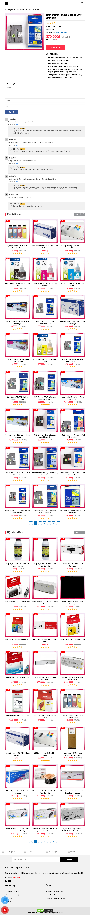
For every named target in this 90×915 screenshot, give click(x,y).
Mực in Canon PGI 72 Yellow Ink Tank (72, 639)
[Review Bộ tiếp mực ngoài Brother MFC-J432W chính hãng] (72, 231)
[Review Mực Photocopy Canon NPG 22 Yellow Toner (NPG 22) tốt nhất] (72, 662)
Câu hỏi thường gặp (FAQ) (56, 898)
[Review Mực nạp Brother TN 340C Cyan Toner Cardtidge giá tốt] (17, 231)
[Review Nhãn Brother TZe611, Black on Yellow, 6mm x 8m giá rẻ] (45, 496)
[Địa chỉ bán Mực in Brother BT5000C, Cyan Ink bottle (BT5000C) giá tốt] (72, 269)
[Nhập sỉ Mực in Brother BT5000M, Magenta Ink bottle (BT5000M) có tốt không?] (45, 269)
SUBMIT (69, 859)
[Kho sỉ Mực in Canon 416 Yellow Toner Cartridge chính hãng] (72, 587)
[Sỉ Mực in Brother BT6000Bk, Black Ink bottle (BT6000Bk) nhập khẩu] (17, 269)
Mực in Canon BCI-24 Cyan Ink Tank (17, 639)
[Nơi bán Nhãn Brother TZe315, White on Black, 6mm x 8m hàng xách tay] (45, 306)
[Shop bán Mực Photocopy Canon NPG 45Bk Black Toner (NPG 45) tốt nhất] (45, 662)
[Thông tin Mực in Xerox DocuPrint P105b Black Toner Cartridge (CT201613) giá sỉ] (45, 776)
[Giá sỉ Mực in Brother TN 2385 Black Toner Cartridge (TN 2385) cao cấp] (72, 306)
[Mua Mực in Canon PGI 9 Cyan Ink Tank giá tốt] (17, 662)
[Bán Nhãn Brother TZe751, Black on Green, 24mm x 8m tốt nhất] (45, 382)
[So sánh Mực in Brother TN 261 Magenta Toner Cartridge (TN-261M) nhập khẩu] (17, 344)
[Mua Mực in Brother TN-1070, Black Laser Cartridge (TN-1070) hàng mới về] (45, 231)
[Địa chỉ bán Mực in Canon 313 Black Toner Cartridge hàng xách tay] (72, 549)
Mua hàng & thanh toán (55, 895)
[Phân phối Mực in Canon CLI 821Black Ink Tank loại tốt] (17, 587)
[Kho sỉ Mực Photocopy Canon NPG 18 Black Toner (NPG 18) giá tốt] (45, 587)
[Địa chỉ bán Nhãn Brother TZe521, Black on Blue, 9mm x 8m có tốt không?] (45, 458)
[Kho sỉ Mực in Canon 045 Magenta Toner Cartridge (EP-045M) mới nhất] (45, 624)
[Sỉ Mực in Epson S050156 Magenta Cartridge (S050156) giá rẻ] (17, 776)
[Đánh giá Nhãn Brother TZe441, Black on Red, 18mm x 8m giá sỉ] (72, 420)
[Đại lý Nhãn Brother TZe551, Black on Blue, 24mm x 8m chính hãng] (72, 496)
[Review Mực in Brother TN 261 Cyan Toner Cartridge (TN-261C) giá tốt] (72, 382)
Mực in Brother (61, 32)
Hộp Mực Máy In (15, 532)
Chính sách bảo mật (13, 895)
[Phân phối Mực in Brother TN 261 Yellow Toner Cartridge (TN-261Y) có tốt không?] (17, 420)
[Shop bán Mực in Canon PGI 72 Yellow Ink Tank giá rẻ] (72, 624)
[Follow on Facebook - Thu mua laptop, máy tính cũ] (6, 881)
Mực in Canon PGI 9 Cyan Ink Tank (17, 677)
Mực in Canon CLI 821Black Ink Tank (17, 602)
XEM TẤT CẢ (79, 214)
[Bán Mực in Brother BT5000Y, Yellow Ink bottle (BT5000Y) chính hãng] (45, 344)
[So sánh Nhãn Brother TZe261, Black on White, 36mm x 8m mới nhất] (45, 420)
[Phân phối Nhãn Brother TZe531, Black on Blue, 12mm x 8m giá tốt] (17, 458)
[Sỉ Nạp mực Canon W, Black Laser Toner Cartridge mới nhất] (45, 549)
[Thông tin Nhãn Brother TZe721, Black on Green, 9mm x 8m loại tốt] (17, 382)
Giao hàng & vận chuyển (55, 891)
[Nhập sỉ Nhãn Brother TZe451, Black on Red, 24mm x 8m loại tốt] (17, 496)
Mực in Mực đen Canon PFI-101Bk (17, 715)
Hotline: (14, 878)
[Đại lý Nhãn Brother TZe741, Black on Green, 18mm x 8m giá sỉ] (72, 344)
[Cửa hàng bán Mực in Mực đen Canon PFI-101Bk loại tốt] (17, 700)
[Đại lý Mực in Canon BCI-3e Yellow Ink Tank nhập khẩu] (45, 700)
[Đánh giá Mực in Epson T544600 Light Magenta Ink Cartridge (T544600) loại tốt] (72, 738)
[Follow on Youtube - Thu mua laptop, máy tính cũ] (9, 881)
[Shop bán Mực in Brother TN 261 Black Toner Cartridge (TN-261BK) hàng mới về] (17, 306)
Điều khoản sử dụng (12, 891)
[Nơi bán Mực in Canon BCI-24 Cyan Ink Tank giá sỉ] (17, 624)
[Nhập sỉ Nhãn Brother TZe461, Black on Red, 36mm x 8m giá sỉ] (72, 458)
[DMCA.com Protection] (45, 910)
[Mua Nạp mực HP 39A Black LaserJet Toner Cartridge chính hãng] (17, 549)
